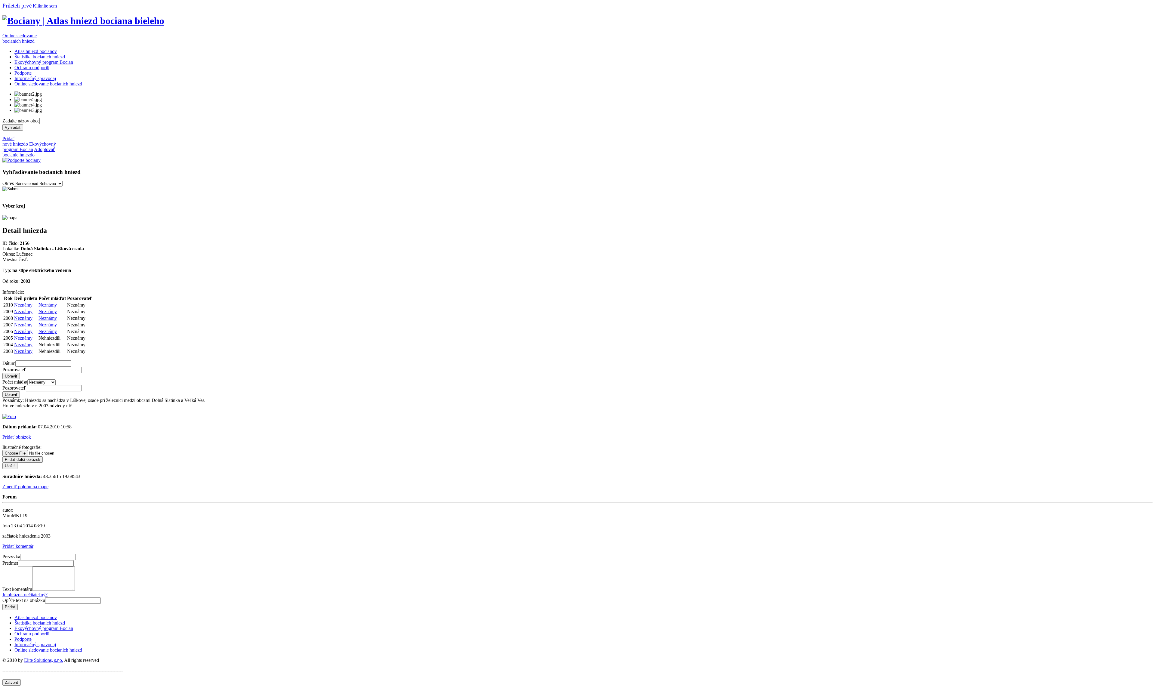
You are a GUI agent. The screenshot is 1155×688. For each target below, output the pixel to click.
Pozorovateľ (14, 369)
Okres (8, 183)
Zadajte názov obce (20, 120)
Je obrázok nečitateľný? (25, 594)
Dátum (8, 363)
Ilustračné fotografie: (22, 447)
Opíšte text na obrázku (23, 600)
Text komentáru (17, 589)
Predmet (10, 563)
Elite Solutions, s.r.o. (43, 660)
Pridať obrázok (16, 437)
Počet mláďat (14, 381)
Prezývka (11, 556)
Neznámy (23, 304)
